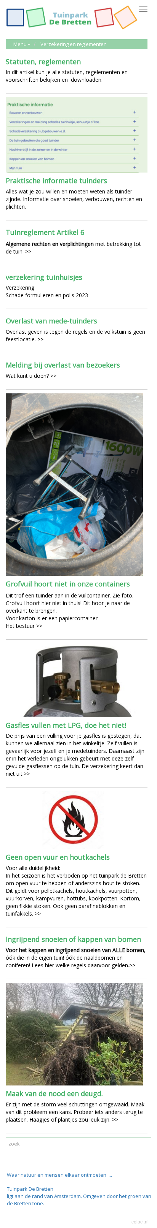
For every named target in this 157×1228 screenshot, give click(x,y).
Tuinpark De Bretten (30, 1188)
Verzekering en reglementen (73, 44)
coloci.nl (140, 1222)
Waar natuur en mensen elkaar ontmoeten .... (59, 1174)
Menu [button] (20, 44)
